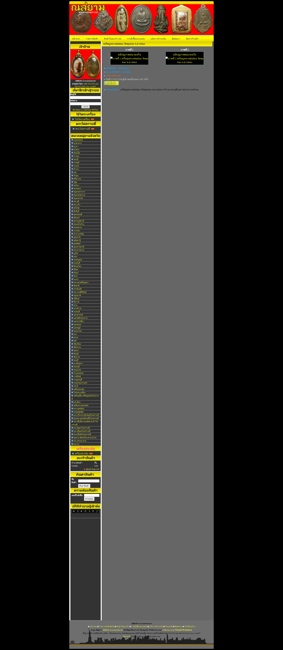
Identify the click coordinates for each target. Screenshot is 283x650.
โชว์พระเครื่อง (82, 119)
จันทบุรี (77, 367)
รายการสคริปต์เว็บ (106, 626)
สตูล (75, 182)
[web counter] (85, 512)
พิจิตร (76, 269)
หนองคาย (78, 227)
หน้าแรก (76, 39)
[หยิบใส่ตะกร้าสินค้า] (111, 84)
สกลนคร (77, 188)
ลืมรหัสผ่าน (77, 110)
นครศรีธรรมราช (80, 318)
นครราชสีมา (79, 321)
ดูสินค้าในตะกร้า (92, 469)
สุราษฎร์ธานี (79, 221)
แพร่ (75, 256)
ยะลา (76, 146)
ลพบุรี (76, 159)
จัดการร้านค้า (192, 39)
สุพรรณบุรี (78, 214)
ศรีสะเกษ (77, 179)
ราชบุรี (76, 163)
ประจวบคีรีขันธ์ (80, 292)
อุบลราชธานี (79, 247)
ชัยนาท (77, 357)
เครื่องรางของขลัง (81, 405)
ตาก (75, 334)
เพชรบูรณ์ (78, 260)
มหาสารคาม (79, 250)
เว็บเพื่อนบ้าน (189, 626)
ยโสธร (76, 150)
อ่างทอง (77, 231)
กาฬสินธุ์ (77, 376)
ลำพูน (76, 175)
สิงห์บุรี (76, 211)
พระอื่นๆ (77, 402)
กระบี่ (76, 386)
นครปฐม (77, 328)
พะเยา (76, 279)
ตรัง (75, 341)
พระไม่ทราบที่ (82, 128)
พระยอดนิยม (79, 409)
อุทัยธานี (77, 240)
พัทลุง (76, 273)
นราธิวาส (77, 308)
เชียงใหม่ (77, 344)
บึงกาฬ (76, 302)
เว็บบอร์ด (169, 626)
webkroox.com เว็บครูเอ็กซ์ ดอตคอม (177, 630)
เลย (75, 172)
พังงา (76, 276)
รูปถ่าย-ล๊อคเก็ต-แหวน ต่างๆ (85, 438)
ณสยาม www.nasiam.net (113, 630)
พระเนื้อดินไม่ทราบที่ (82, 434)
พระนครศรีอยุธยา (81, 282)
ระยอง (76, 166)
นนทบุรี (77, 311)
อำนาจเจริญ (79, 234)
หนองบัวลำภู (79, 224)
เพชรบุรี (77, 263)
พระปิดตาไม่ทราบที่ (82, 428)
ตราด (76, 337)
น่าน (75, 305)
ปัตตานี (76, 286)
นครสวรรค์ (78, 315)
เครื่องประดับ (79, 389)
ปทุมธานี (77, 295)
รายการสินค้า (92, 39)
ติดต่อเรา (176, 39)
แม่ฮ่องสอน (78, 140)
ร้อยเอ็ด (77, 153)
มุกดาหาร (78, 143)
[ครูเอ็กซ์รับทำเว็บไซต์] (85, 78)
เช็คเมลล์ (126, 636)
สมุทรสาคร (78, 198)
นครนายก (78, 331)
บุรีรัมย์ (76, 299)
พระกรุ (76, 444)
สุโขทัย (77, 208)
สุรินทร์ (76, 218)
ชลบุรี (76, 360)
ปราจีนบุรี (78, 289)
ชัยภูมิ (76, 354)
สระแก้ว (77, 205)
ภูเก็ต (76, 253)
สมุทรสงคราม (79, 195)
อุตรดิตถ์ (77, 243)
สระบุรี (76, 201)
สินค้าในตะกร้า (112, 39)
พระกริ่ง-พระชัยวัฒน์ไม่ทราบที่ (86, 415)
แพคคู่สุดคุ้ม (79, 412)
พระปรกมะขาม (80, 441)
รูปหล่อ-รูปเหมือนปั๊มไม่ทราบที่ (86, 418)
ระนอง (76, 156)
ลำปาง (76, 169)
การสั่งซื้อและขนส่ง (136, 39)
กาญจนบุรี (78, 380)
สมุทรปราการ (79, 192)
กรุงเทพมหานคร (80, 383)
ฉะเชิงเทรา (78, 363)
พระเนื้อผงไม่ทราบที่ (82, 431)
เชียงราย (77, 347)
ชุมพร (76, 350)
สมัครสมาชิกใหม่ (91, 110)
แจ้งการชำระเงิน (158, 39)
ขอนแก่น (77, 370)
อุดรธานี (77, 237)
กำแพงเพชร (78, 373)
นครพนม (77, 324)
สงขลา (76, 185)
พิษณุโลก (77, 266)
